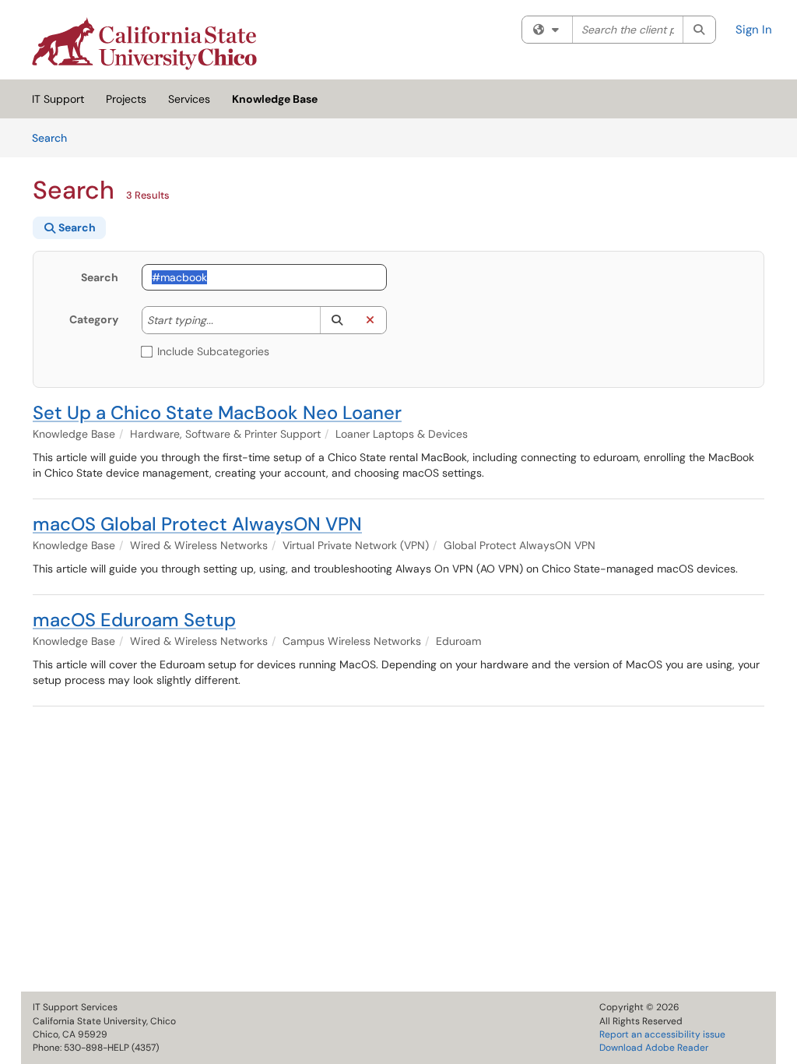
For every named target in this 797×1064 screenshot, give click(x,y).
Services (189, 99)
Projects (126, 99)
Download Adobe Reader (653, 1047)
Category (93, 319)
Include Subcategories (213, 351)
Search (55, 137)
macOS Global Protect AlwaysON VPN (197, 524)
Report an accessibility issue (662, 1034)
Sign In (754, 29)
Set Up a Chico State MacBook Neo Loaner (217, 412)
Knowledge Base (275, 99)
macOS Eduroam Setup (134, 620)
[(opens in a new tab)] (144, 44)
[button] (336, 320)
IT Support (58, 99)
